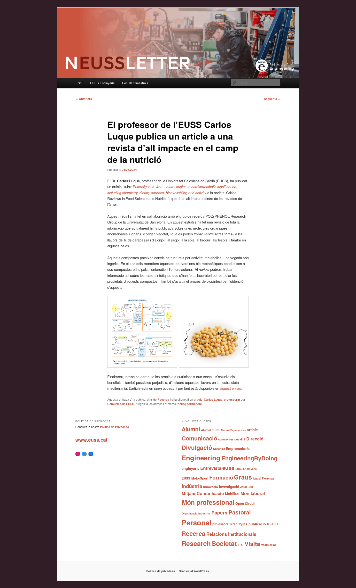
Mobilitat (232, 493)
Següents (272, 99)
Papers (219, 512)
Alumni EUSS (210, 430)
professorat (232, 399)
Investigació (229, 486)
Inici (79, 83)
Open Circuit (245, 503)
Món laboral (252, 493)
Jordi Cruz (247, 487)
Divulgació (197, 447)
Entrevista (210, 468)
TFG (241, 545)
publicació (257, 524)
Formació (221, 477)
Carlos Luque (213, 399)
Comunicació (199, 438)
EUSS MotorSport (195, 478)
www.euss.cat (91, 439)
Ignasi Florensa (263, 478)
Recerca (163, 399)
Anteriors (83, 99)
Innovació (210, 487)
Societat (224, 543)
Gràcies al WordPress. (194, 571)
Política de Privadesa (114, 427)
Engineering (201, 457)
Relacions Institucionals (231, 534)
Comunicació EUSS (120, 404)
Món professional (208, 502)
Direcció (254, 439)
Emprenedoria (238, 448)
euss (228, 468)
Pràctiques (239, 524)
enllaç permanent (190, 404)
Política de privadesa (160, 571)
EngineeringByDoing (249, 458)
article (198, 399)
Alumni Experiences (233, 430)
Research (196, 543)
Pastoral (239, 512)
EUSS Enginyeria (102, 83)
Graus (243, 476)
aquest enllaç (230, 388)
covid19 (239, 439)
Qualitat (273, 524)
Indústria (192, 485)
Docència (219, 449)
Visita (252, 543)
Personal (196, 522)
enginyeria (190, 468)
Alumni (191, 429)
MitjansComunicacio (203, 493)
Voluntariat (268, 545)
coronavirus (225, 439)
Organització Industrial (196, 513)
